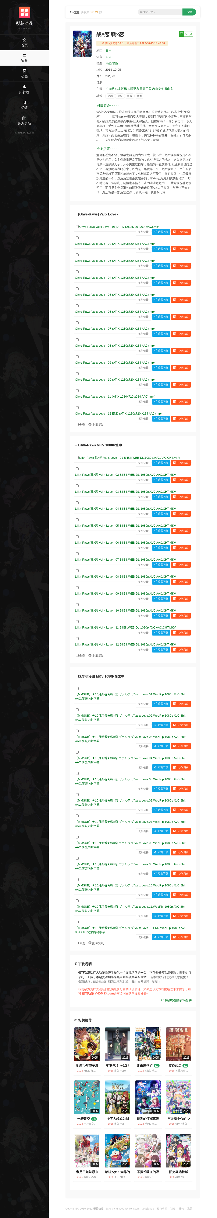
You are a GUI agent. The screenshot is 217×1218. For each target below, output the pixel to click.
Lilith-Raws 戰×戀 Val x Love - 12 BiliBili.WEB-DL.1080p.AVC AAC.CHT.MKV (125, 644)
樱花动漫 (162, 1208)
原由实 (168, 88)
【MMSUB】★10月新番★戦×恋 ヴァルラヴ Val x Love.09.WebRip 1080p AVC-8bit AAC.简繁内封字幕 (130, 866)
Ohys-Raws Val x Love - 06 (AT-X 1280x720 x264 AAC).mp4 (115, 311)
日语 (109, 57)
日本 (109, 50)
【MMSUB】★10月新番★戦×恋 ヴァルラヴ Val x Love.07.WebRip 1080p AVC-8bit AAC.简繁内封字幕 (130, 824)
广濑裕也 (112, 88)
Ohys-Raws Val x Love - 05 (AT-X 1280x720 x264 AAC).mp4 (115, 294)
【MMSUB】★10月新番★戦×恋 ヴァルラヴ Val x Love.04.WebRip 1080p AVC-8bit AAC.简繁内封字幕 (130, 760)
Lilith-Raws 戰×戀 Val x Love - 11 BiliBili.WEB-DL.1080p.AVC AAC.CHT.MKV (125, 627)
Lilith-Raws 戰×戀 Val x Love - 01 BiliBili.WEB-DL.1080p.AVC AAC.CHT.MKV (129, 457)
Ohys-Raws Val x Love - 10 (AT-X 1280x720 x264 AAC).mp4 (115, 379)
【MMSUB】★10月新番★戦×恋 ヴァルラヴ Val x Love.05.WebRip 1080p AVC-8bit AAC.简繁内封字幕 (130, 781)
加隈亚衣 (133, 88)
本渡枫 (122, 88)
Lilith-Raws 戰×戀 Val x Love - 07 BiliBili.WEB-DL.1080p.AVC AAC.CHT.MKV (125, 559)
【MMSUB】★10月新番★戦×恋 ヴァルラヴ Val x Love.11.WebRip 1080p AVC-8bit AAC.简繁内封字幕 (130, 909)
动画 (109, 63)
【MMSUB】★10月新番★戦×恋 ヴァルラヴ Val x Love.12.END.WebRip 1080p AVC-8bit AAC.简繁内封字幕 (131, 930)
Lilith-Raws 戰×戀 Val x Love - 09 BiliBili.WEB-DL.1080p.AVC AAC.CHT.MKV (125, 593)
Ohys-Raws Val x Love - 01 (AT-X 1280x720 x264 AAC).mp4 (119, 226)
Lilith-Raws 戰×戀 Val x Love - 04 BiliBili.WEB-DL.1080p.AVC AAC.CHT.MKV (125, 508)
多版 (129, 95)
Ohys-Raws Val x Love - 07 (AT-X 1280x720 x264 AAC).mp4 (115, 328)
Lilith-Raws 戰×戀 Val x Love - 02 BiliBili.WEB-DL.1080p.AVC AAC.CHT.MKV (125, 474)
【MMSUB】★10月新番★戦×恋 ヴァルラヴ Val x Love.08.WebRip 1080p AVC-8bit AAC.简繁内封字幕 (130, 845)
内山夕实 (158, 88)
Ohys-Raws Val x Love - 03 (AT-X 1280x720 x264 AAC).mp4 (115, 260)
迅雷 (189, 1208)
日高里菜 (146, 88)
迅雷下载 (163, 231)
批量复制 (97, 424)
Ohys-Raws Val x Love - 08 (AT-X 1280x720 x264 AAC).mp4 (115, 345)
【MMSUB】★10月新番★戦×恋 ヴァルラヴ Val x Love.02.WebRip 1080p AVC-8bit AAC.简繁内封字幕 (130, 718)
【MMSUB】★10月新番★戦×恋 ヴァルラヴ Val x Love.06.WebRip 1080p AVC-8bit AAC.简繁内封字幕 (130, 802)
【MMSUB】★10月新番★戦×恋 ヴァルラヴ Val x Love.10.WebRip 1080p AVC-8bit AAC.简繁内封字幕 (130, 887)
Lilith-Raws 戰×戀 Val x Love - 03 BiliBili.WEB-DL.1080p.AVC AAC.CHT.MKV (125, 491)
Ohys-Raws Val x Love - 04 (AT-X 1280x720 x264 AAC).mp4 (115, 277)
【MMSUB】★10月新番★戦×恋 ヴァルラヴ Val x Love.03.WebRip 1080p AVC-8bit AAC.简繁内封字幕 (130, 739)
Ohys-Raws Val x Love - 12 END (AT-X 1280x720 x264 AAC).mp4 (119, 413)
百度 (172, 1208)
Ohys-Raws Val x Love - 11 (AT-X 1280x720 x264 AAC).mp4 (115, 396)
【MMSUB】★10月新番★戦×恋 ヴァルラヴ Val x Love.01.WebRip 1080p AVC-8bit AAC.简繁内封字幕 (130, 696)
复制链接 (143, 231)
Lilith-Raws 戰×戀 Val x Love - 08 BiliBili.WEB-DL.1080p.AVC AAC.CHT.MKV (125, 576)
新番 (139, 95)
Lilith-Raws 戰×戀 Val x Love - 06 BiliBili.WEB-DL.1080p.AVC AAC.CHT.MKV (125, 542)
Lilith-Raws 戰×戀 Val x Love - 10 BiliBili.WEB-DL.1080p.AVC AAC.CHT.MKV (125, 610)
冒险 (115, 63)
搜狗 (181, 1208)
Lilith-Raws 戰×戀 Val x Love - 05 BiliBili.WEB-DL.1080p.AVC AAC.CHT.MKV (125, 525)
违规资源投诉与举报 (178, 1000)
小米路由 (183, 231)
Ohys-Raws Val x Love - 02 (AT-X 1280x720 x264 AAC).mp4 (115, 243)
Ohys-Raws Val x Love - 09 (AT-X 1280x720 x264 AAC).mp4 (115, 362)
